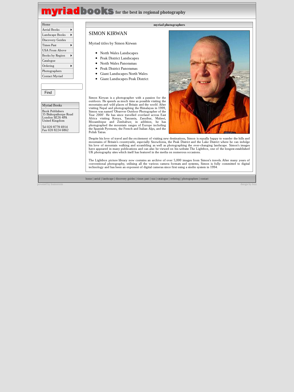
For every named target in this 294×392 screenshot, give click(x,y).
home (89, 178)
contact (204, 178)
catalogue (162, 178)
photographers (190, 178)
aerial (96, 178)
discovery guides (125, 178)
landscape (107, 178)
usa (152, 178)
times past (143, 178)
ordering (175, 178)
